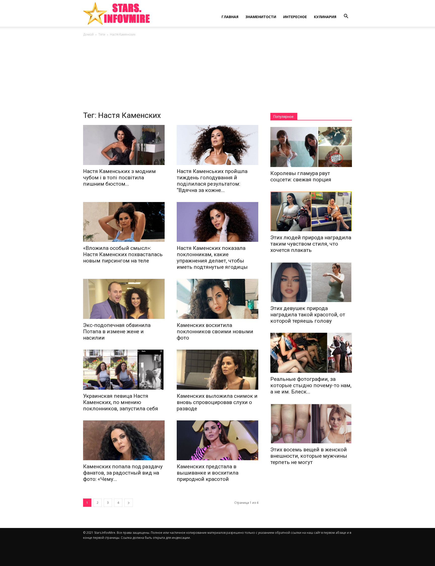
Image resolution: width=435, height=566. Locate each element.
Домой (88, 34)
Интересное (295, 16)
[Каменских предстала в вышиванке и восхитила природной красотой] (217, 440)
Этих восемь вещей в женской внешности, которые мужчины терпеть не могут (308, 456)
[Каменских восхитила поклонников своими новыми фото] (217, 299)
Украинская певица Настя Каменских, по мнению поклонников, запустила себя (120, 402)
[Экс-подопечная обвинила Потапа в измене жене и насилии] (124, 299)
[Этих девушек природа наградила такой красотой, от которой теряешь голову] (311, 282)
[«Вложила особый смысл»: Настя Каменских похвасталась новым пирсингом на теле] (124, 222)
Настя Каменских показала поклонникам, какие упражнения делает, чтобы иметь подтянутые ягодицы (212, 257)
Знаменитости (260, 16)
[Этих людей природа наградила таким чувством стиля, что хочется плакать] (311, 211)
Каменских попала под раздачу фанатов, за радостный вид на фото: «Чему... (123, 472)
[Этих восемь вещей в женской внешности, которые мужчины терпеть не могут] (311, 424)
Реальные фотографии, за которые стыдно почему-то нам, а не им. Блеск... (310, 385)
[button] (346, 16)
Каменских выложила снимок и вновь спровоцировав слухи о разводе (217, 402)
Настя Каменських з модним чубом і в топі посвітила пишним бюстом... (119, 177)
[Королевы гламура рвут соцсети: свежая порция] (311, 147)
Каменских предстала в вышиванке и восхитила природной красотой (207, 472)
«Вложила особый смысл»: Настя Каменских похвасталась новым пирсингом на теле (123, 254)
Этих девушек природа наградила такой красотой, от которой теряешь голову (307, 314)
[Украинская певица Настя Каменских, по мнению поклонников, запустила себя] (124, 370)
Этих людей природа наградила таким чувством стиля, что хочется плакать (310, 244)
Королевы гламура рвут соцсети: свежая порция (300, 176)
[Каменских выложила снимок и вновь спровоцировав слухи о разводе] (217, 370)
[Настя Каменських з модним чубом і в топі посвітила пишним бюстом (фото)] (124, 145)
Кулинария (325, 16)
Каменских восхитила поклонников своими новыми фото (215, 331)
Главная (230, 16)
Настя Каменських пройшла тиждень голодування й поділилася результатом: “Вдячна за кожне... (212, 180)
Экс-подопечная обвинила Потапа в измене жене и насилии (117, 331)
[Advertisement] (217, 75)
